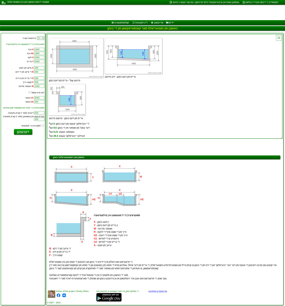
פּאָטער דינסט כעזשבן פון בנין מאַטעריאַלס (28, 2)
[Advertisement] (90, 12)
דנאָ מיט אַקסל (37, 92)
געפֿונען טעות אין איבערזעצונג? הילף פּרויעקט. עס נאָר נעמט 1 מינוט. (206, 2)
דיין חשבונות (141, 22)
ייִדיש (171, 22)
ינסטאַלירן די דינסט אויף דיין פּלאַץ (262, 2)
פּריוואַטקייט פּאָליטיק (157, 291)
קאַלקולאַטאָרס (121, 22)
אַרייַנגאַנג (158, 22)
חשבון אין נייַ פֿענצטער (31, 125)
